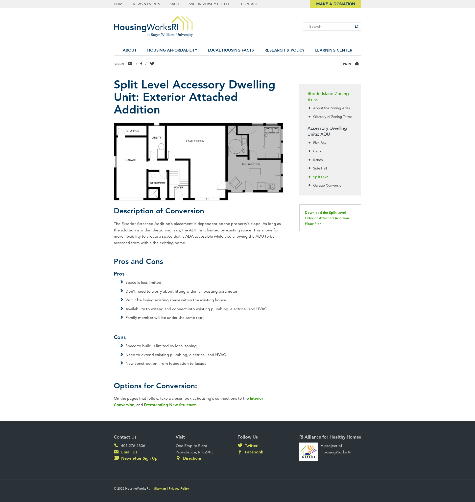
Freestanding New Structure (170, 404)
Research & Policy (284, 50)
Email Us (128, 452)
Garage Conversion (328, 185)
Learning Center (333, 50)
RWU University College (210, 4)
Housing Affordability (172, 50)
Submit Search (356, 26)
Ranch (318, 160)
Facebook (253, 452)
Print (348, 64)
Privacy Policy (179, 488)
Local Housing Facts (231, 50)
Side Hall (320, 168)
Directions (192, 458)
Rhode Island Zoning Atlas (328, 97)
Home (119, 4)
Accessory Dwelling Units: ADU (327, 131)
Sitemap (160, 488)
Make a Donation (335, 3)
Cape (317, 151)
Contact (249, 4)
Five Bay (319, 142)
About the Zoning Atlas (331, 108)
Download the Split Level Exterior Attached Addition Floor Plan (327, 218)
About (130, 50)
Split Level (321, 177)
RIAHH (173, 4)
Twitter (251, 445)
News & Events (146, 4)
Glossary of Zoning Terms (332, 116)
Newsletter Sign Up (138, 458)
